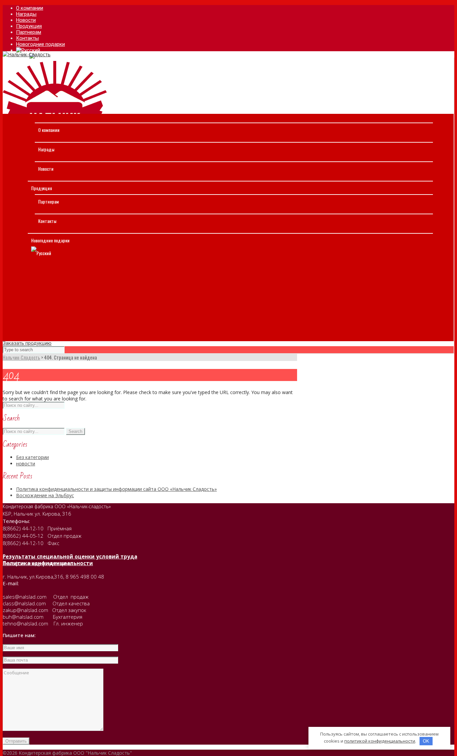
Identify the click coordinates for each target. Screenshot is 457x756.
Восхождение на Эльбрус (45, 495)
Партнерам (48, 201)
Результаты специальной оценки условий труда (70, 556)
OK (426, 741)
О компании (49, 129)
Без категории (32, 457)
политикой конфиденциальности (379, 741)
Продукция (41, 188)
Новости (46, 168)
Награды (46, 149)
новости (25, 463)
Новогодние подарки (50, 240)
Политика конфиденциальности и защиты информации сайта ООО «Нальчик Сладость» (116, 489)
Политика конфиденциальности (48, 563)
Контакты (47, 220)
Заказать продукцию (27, 343)
